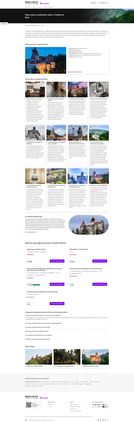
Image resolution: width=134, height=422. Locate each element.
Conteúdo (3, 23)
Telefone (51, 404)
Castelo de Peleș (84, 381)
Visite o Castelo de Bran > (31, 232)
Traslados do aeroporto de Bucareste (33, 386)
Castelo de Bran (46, 381)
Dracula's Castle (94, 191)
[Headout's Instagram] (100, 420)
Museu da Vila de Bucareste (31, 384)
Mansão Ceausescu (94, 381)
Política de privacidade (75, 406)
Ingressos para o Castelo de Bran (32, 25)
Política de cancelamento (76, 411)
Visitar (39, 7)
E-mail (50, 406)
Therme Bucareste (74, 381)
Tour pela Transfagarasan (77, 384)
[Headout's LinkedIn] (98, 420)
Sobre (34, 7)
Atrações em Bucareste (48, 7)
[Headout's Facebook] (105, 420)
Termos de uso (73, 409)
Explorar (29, 7)
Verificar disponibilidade (57, 261)
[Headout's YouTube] (103, 420)
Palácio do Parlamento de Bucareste (59, 381)
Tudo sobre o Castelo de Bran (74, 72)
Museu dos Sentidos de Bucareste (47, 384)
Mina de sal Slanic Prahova (63, 384)
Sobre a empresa (74, 404)
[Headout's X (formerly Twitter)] (107, 420)
